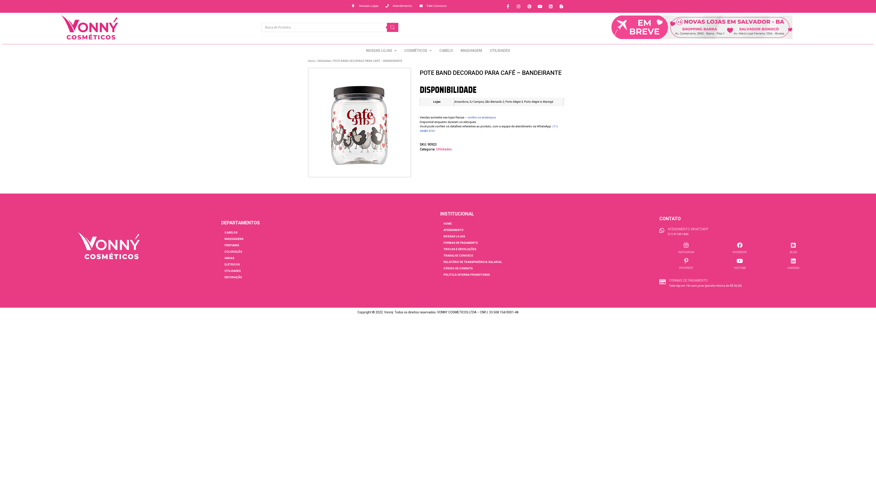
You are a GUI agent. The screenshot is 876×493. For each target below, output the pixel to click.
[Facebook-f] (508, 6)
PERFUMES (231, 245)
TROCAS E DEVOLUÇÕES (459, 249)
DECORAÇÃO (233, 277)
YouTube (740, 268)
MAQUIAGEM (471, 50)
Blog (793, 252)
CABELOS (230, 232)
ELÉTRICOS (232, 264)
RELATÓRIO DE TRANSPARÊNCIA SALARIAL (472, 262)
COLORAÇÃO (233, 251)
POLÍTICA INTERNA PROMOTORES (466, 274)
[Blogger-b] (561, 6)
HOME (447, 223)
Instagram (686, 252)
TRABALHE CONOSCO (458, 255)
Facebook (740, 252)
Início (311, 61)
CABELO (446, 50)
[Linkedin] (551, 6)
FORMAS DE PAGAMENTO (460, 242)
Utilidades (324, 61)
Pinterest (686, 268)
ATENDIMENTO (453, 230)
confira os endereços (482, 117)
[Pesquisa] (392, 27)
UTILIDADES (500, 50)
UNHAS (229, 258)
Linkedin (793, 268)
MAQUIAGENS (233, 239)
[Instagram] (518, 6)
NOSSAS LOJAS (379, 50)
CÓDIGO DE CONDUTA (458, 268)
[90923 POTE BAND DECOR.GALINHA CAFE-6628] (359, 119)
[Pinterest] (529, 6)
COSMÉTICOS (415, 50)
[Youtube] (540, 6)
